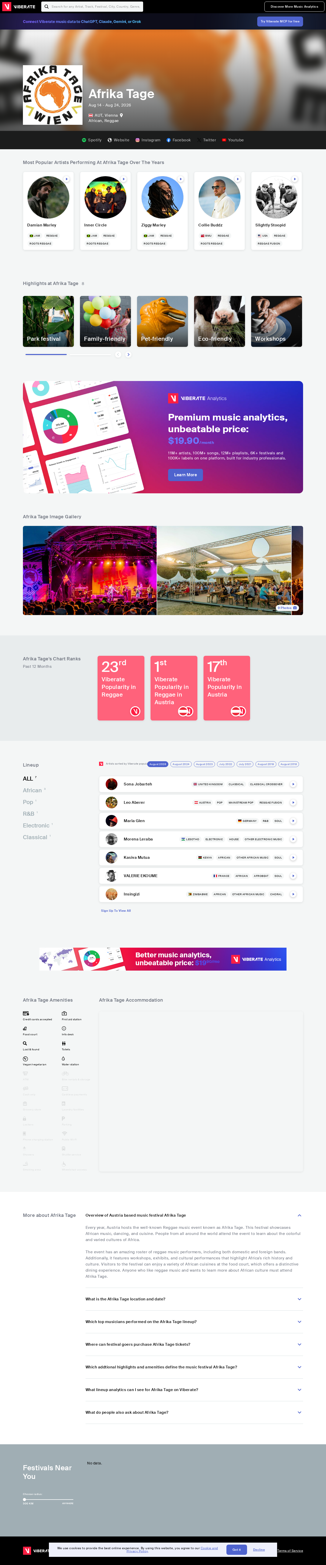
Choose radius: (32, 1494)
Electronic (38, 825)
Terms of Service (290, 1551)
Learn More (185, 475)
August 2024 (181, 764)
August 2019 (266, 764)
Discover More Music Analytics (294, 7)
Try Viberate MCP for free (280, 21)
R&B (30, 814)
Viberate (18, 6)
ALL (29, 778)
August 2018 (289, 764)
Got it (237, 1550)
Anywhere (67, 1503)
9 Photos (284, 608)
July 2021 (245, 764)
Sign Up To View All (116, 911)
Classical (37, 837)
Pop (29, 802)
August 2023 (204, 764)
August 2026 (158, 764)
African (34, 790)
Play (66, 179)
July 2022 (225, 764)
